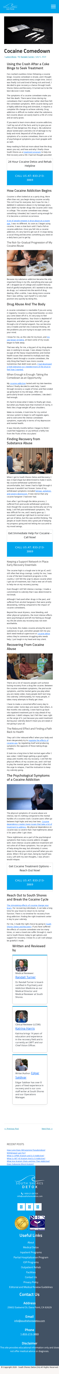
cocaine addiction (18, 383)
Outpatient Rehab (31, 1267)
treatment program (32, 152)
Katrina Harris (25, 1028)
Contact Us (31, 1277)
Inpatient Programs (31, 1252)
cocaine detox (44, 633)
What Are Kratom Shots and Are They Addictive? (28, 1161)
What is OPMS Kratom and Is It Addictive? (25, 1155)
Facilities (31, 1272)
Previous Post (11, 1128)
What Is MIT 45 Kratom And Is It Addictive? (26, 1158)
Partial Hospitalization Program (31, 1257)
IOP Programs (31, 1262)
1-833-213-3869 (29, 1334)
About (31, 1242)
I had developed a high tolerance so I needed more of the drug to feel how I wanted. (29, 367)
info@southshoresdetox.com (29, 1321)
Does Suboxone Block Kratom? (20, 1164)
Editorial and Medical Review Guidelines (31, 1287)
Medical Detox (31, 1247)
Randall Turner (25, 977)
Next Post (47, 1128)
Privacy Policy (30, 1282)
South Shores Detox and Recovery (29, 925)
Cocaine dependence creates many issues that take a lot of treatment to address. (29, 824)
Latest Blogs (10, 56)
